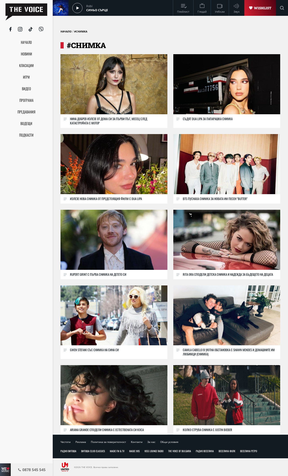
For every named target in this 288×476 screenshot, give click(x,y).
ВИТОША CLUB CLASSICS (93, 451)
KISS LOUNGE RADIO (154, 451)
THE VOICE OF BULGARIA (179, 451)
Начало (66, 31)
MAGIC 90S (134, 451)
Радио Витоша (68, 451)
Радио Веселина (205, 451)
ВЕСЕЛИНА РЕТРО (248, 451)
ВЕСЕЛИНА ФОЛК (227, 451)
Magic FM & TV (117, 451)
